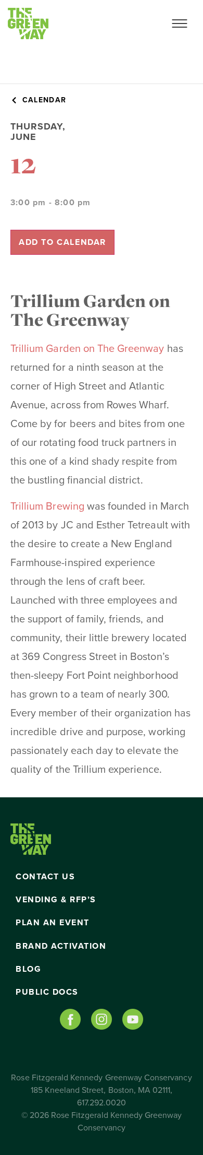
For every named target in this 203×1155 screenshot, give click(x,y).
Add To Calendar (62, 242)
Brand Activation (61, 946)
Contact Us (45, 876)
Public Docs (47, 992)
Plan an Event (53, 922)
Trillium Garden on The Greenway (87, 349)
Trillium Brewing (47, 506)
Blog (28, 969)
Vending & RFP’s (56, 899)
